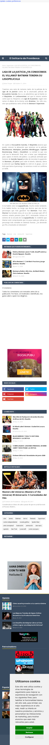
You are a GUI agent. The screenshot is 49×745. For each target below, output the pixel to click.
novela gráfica (24, 522)
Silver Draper (8, 84)
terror (25, 519)
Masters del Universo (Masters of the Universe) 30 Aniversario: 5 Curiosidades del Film (24, 494)
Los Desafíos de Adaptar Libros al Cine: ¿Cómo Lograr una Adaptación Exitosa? (28, 624)
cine (14, 234)
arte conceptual (8, 526)
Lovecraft (23, 529)
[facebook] (13, 389)
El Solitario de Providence (24, 58)
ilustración (19, 526)
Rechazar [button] (29, 732)
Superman (10, 65)
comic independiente (10, 522)
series (11, 519)
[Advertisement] (24, 28)
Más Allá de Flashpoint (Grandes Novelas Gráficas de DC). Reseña (28, 418)
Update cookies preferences (10, 1)
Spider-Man (35, 522)
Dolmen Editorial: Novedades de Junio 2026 (29, 455)
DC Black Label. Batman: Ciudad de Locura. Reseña (29, 427)
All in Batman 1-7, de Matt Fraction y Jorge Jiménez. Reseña (29, 262)
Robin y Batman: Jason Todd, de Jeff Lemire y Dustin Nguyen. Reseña (29, 253)
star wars (38, 526)
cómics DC (20, 234)
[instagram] (36, 394)
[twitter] (36, 389)
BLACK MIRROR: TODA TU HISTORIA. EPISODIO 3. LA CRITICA (26, 437)
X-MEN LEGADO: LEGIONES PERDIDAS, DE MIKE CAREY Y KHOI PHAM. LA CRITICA (29, 447)
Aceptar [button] (29, 728)
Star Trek (14, 529)
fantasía (32, 519)
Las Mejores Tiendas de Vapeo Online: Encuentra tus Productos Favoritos (27, 614)
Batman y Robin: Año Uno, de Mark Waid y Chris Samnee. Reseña (28, 272)
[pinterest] (13, 394)
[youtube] (13, 399)
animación (29, 526)
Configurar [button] (29, 737)
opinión (5, 529)
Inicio (4, 65)
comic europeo (34, 529)
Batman (9, 234)
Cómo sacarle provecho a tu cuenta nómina (29, 603)
